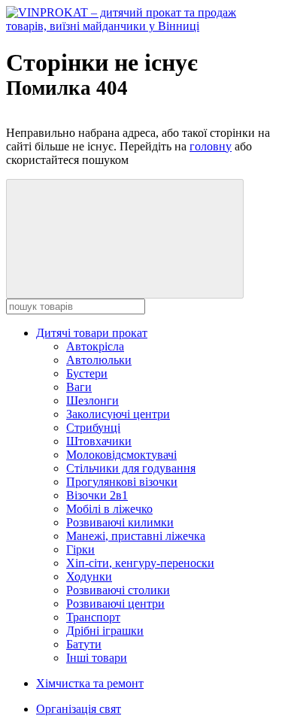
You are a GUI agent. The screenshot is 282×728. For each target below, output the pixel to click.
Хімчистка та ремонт (90, 683)
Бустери (87, 373)
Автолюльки (99, 359)
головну (211, 146)
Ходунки (89, 576)
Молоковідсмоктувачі (121, 454)
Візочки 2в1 (97, 495)
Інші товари (96, 657)
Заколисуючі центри (118, 414)
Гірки (80, 549)
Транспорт (93, 617)
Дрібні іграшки (105, 630)
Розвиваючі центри (115, 603)
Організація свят (78, 708)
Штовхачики (99, 441)
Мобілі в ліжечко (109, 508)
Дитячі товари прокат (91, 332)
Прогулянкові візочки (121, 481)
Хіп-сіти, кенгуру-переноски (140, 563)
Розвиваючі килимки (120, 522)
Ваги (79, 387)
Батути (84, 644)
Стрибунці (93, 427)
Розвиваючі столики (118, 590)
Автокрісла (95, 346)
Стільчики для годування (131, 468)
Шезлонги (92, 400)
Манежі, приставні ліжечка (135, 535)
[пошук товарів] (125, 239)
